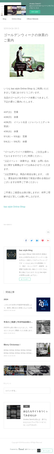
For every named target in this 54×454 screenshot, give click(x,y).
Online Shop (16, 19)
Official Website (32, 19)
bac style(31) (8, 224)
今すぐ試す (34, 12)
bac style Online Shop (14, 206)
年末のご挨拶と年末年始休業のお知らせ (21, 321)
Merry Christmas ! (12, 344)
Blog (4, 19)
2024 (6, 299)
